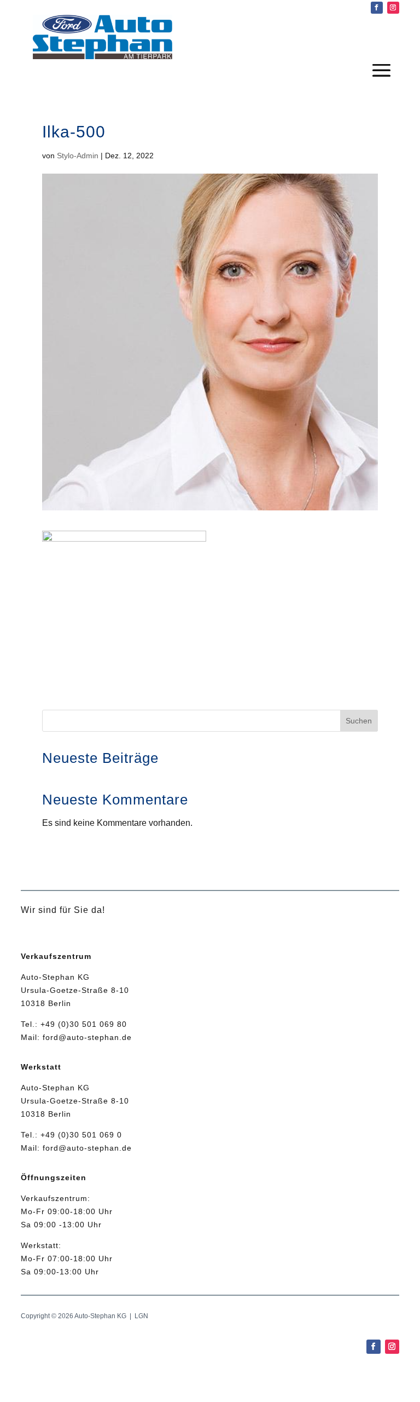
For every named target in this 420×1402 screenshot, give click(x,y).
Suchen (359, 720)
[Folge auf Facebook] (377, 8)
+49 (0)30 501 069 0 (81, 1134)
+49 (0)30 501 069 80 (83, 1024)
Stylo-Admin (77, 155)
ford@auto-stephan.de (87, 1037)
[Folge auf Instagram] (393, 8)
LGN (141, 1316)
